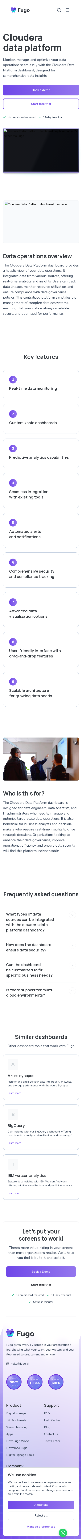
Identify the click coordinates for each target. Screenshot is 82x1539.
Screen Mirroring (16, 1432)
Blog (46, 1432)
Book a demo (41, 90)
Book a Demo (40, 1277)
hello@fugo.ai (20, 1369)
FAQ (46, 1418)
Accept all (40, 1505)
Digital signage (16, 1418)
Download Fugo (16, 1453)
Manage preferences (40, 1527)
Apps (9, 1439)
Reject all (40, 1515)
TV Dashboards (16, 1425)
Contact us (50, 1439)
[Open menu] (67, 10)
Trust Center (51, 1446)
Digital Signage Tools (20, 1460)
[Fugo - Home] (20, 10)
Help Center (51, 1425)
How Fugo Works (17, 1446)
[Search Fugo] (59, 10)
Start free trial (41, 104)
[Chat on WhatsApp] (61, 1533)
